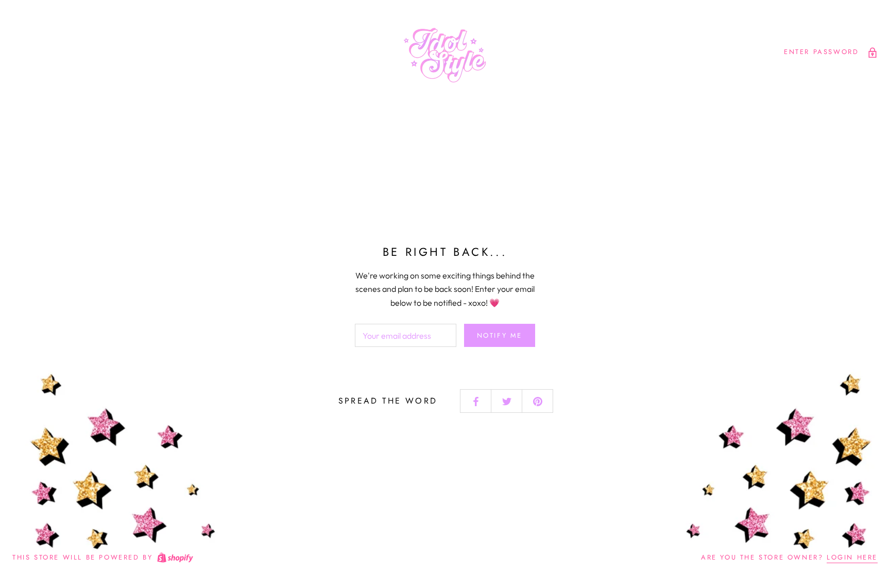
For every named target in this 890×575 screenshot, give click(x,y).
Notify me (499, 335)
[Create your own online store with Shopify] (174, 557)
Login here (852, 557)
